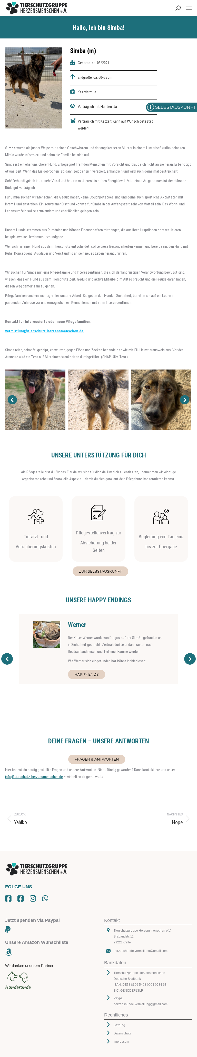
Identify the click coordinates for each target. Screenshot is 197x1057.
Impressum (121, 1041)
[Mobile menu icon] (189, 8)
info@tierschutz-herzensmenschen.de (34, 776)
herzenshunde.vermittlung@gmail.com (141, 951)
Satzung (119, 1025)
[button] (12, 399)
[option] (98, 649)
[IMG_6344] (161, 400)
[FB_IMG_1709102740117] (35, 400)
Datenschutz (122, 1033)
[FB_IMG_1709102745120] (98, 400)
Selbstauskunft (175, 107)
